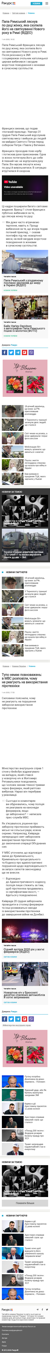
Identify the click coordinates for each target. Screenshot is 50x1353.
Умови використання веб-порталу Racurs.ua (18, 1326)
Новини (36, 4)
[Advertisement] (25, 97)
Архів (4, 1342)
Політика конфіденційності (12, 1330)
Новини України (19, 666)
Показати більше (25, 1203)
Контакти (5, 1334)
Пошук (4, 1346)
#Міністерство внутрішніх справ (17, 1025)
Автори (4, 1338)
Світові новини (18, 13)
